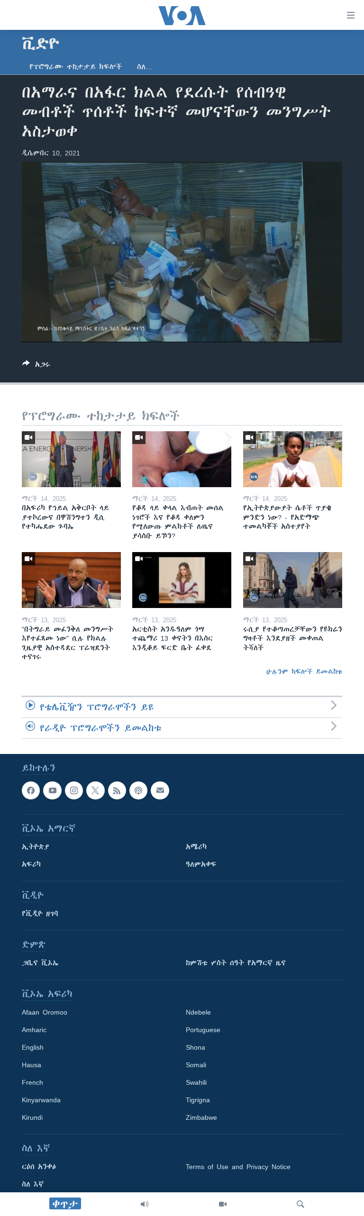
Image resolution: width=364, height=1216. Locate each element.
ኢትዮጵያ (35, 847)
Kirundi (32, 1117)
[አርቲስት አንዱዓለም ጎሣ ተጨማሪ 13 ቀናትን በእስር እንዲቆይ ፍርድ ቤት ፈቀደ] (181, 580)
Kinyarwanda (41, 1100)
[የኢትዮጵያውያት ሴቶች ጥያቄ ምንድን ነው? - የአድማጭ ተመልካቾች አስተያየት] (292, 459)
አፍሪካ (31, 864)
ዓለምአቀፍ (201, 864)
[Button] (36, 366)
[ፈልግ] (300, 1204)
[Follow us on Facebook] (31, 790)
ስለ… (144, 67)
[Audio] (144, 1204)
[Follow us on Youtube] (52, 790)
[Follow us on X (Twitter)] (95, 790)
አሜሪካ (196, 847)
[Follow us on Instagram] (74, 790)
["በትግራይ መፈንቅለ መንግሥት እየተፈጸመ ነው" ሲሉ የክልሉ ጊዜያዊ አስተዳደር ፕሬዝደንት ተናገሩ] (71, 580)
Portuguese (203, 1029)
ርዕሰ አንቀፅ (39, 1166)
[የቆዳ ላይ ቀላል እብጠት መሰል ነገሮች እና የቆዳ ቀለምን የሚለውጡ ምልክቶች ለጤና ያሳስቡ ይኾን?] (181, 459)
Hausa (31, 1065)
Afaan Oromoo (44, 1012)
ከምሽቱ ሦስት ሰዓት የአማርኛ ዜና (236, 963)
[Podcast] (138, 790)
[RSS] (117, 790)
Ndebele (198, 1012)
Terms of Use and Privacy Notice (238, 1166)
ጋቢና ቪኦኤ (40, 963)
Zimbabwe (201, 1117)
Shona (195, 1047)
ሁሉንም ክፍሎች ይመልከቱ (304, 671)
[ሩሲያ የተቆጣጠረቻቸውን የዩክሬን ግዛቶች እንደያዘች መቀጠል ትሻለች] (292, 580)
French (32, 1082)
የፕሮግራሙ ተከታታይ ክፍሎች (75, 67)
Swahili (196, 1082)
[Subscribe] (160, 790)
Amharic (34, 1029)
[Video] (223, 1204)
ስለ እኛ (33, 1184)
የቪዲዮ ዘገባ (40, 913)
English (33, 1047)
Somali (196, 1065)
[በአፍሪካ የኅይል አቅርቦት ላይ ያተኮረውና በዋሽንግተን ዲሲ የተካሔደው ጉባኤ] (71, 459)
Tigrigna (198, 1100)
